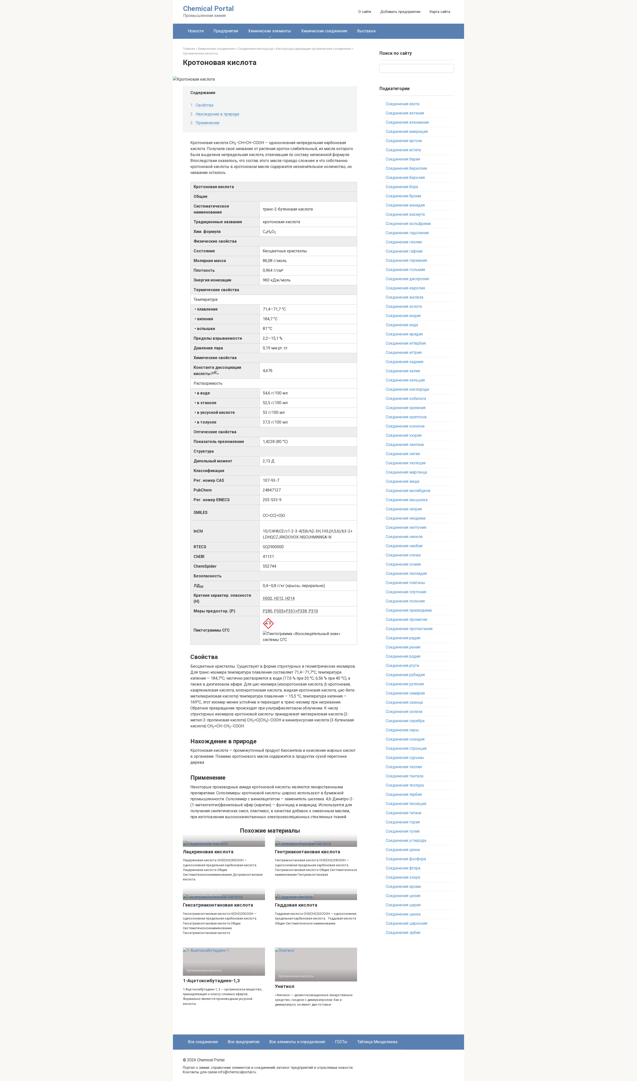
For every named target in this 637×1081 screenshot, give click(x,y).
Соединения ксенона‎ (405, 426)
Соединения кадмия (404, 361)
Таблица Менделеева (377, 1041)
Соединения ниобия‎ (404, 545)
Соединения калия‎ (403, 371)
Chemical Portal (208, 8)
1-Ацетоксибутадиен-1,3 (211, 980)
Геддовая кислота (296, 905)
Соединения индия (403, 315)
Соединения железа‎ (404, 297)
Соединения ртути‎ (402, 665)
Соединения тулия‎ (403, 831)
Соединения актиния (405, 113)
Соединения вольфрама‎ (408, 223)
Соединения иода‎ (402, 325)
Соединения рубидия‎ (405, 674)
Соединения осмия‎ (403, 564)
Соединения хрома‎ (403, 886)
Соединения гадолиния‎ (407, 232)
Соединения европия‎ (405, 288)
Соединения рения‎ (403, 647)
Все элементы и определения (297, 1041)
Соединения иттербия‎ (406, 343)
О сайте (364, 11)
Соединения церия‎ (403, 905)
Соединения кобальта (406, 398)
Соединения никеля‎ (404, 536)
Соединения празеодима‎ (409, 610)
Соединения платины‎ (405, 582)
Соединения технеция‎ (406, 803)
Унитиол (284, 986)
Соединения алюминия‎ (407, 122)
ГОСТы (341, 1041)
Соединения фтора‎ (403, 868)
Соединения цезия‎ (403, 895)
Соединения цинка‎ (403, 914)
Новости (196, 31)
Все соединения (203, 1041)
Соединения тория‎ (403, 822)
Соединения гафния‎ (404, 251)
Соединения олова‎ (403, 555)
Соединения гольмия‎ (405, 269)
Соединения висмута (405, 214)
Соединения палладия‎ (406, 573)
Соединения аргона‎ (404, 140)
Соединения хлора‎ (403, 877)
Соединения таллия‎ (404, 766)
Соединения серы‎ (402, 730)
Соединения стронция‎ (406, 748)
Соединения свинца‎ (404, 702)
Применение (207, 122)
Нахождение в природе (217, 114)
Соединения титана (403, 813)
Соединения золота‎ (404, 306)
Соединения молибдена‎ (408, 490)
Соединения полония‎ (405, 601)
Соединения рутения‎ (405, 684)
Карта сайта (439, 11)
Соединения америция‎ (407, 131)
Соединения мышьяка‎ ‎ (407, 499)
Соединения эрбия (403, 932)
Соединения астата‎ (403, 150)
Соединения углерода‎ (406, 840)
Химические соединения (324, 31)
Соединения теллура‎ (405, 785)
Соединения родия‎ (403, 656)
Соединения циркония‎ (406, 923)
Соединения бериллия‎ (406, 168)
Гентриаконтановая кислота (307, 852)
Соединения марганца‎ (406, 472)
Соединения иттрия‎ (404, 352)
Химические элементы (269, 31)
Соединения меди (402, 481)
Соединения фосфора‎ (406, 859)
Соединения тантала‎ (404, 776)
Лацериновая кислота (208, 852)
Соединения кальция (405, 380)
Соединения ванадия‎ (405, 205)
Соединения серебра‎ (405, 720)
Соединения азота (402, 104)
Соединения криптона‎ (406, 417)
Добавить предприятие (400, 11)
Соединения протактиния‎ (409, 628)
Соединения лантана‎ (405, 444)
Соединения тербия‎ (404, 794)
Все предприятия (243, 1041)
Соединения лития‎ (403, 453)
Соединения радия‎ (403, 638)
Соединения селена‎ (404, 711)
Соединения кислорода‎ (407, 389)
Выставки (366, 31)
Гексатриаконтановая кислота (218, 905)
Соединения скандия (405, 739)
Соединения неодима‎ (405, 518)
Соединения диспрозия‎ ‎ (408, 278)
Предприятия (225, 31)
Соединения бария (403, 159)
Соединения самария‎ (405, 693)
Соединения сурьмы (405, 757)
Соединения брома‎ (403, 196)
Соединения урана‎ (403, 849)
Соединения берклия (405, 177)
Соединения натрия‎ (404, 509)
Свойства (204, 105)
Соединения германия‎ (406, 260)
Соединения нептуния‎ (406, 527)
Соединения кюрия (404, 435)
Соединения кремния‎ (405, 407)
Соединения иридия (404, 334)
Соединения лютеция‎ (405, 463)
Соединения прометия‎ (406, 619)
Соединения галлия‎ (404, 242)
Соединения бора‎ (402, 186)
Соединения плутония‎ (406, 592)
